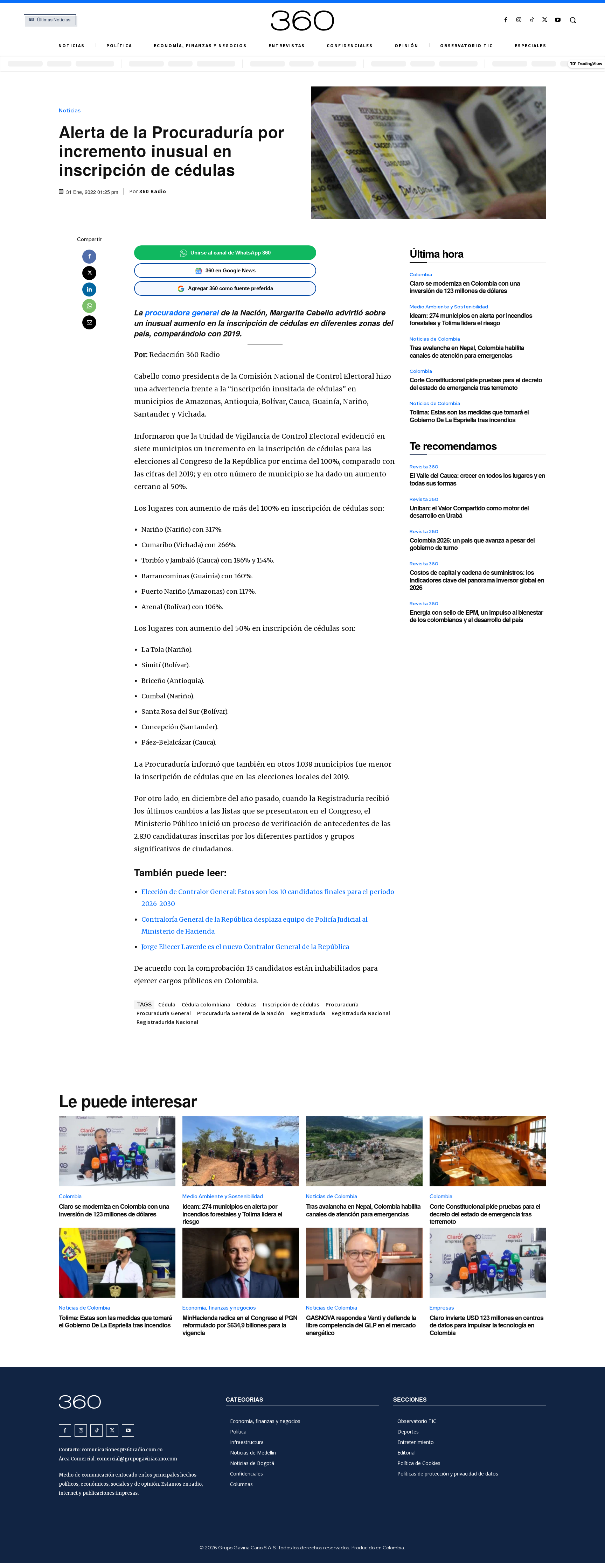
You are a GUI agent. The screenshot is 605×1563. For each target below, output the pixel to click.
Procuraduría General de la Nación (240, 1013)
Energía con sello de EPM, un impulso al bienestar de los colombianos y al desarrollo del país (476, 616)
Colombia (421, 274)
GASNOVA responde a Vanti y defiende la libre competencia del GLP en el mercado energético (361, 1325)
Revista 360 (424, 466)
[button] (572, 20)
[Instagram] (518, 20)
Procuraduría (342, 1004)
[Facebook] (505, 20)
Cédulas (247, 1004)
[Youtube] (558, 20)
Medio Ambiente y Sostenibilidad (449, 306)
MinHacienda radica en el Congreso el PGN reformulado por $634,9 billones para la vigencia (239, 1325)
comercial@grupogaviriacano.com (137, 1459)
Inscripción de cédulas (291, 1004)
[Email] (89, 322)
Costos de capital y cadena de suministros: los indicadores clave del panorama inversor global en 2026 (477, 580)
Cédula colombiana (206, 1004)
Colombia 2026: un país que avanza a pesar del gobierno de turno (472, 544)
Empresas (442, 1307)
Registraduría (308, 1013)
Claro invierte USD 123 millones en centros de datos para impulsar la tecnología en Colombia (486, 1325)
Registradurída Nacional (167, 1021)
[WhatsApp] (89, 306)
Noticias (70, 110)
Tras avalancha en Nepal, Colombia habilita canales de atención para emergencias (467, 351)
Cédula (166, 1004)
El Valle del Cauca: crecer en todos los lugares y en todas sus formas (477, 479)
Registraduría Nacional (361, 1013)
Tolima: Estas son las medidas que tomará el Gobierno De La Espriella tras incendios (469, 415)
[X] (545, 20)
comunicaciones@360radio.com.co (122, 1450)
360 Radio (152, 191)
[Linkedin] (89, 289)
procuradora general (182, 312)
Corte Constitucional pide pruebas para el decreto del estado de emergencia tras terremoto (476, 383)
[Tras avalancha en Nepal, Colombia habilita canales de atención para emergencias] (364, 1151)
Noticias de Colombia (435, 339)
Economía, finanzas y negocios (219, 1307)
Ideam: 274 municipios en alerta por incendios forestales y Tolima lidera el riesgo (471, 319)
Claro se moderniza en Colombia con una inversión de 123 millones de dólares (465, 287)
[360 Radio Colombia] (302, 21)
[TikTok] (531, 20)
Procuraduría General (164, 1013)
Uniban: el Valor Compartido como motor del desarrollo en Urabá (469, 511)
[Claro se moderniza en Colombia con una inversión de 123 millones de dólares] (117, 1151)
